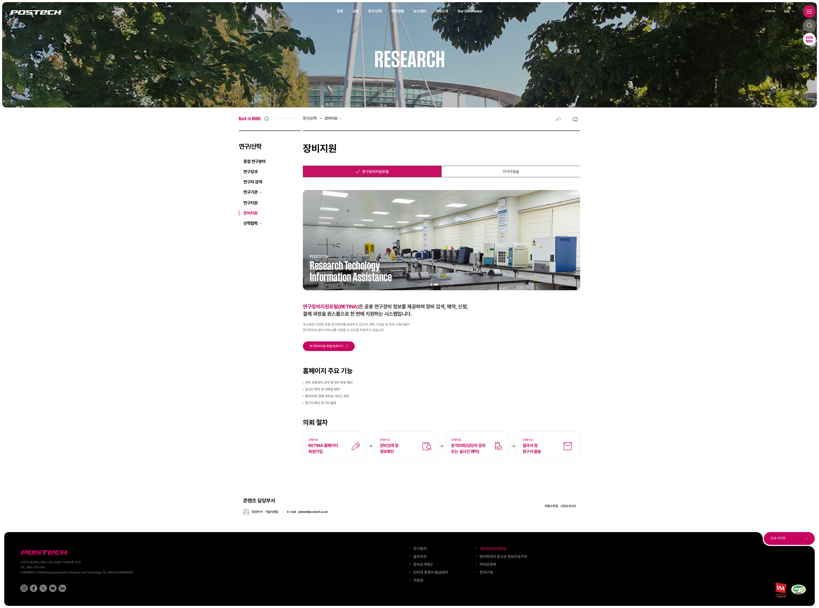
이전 (443, 284)
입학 (340, 11)
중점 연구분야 (254, 161)
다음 (450, 284)
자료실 (418, 580)
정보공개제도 (423, 564)
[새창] (798, 590)
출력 (575, 119)
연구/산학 (375, 11)
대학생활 (397, 11)
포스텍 (35, 12)
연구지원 (250, 202)
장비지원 (250, 213)
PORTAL (770, 11)
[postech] (44, 553)
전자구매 (486, 572)
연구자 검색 (252, 181)
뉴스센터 (419, 11)
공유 (558, 119)
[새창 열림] (24, 588)
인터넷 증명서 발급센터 (430, 572)
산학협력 (250, 223)
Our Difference (469, 11)
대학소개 (442, 11)
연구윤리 (420, 548)
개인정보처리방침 (492, 548)
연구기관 (250, 192)
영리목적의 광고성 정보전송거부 (503, 556)
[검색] (809, 25)
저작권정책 (487, 564)
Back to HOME (250, 119)
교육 (356, 11)
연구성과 (250, 171)
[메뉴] (809, 11)
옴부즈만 (420, 556)
